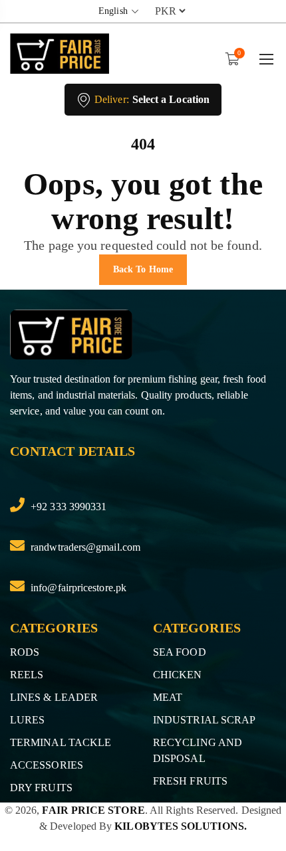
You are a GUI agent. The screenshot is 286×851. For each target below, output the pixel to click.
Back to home (143, 269)
